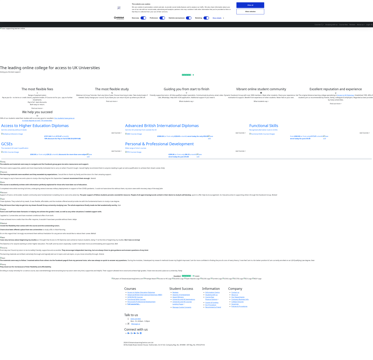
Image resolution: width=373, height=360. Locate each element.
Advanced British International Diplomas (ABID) (144, 295)
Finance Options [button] (211, 299)
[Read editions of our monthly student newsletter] (137, 333)
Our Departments (237, 297)
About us (234, 295)
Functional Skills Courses (136, 299)
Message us (135, 324)
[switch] (162, 18)
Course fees (343, 25)
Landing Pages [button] (178, 304)
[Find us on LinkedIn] (140, 333)
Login (368, 25)
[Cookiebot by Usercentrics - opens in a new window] (119, 18)
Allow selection (250, 11)
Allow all (250, 5)
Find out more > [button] (37, 108)
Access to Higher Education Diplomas (141, 292)
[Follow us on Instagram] (131, 333)
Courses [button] (318, 25)
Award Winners (178, 297)
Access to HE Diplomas (345, 95)
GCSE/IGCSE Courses (135, 297)
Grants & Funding (211, 302)
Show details (217, 18)
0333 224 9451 (136, 319)
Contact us (235, 292)
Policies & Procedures (239, 306)
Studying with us (331, 25)
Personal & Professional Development (141, 302)
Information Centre (212, 292)
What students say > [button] (186, 101)
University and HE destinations (184, 299)
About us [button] (360, 25)
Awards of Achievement (181, 295)
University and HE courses (182, 302)
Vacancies (235, 304)
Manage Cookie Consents (182, 307)
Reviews (352, 25)
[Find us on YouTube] (134, 333)
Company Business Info (240, 299)
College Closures (237, 302)
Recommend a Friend (213, 307)
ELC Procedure (210, 305)
